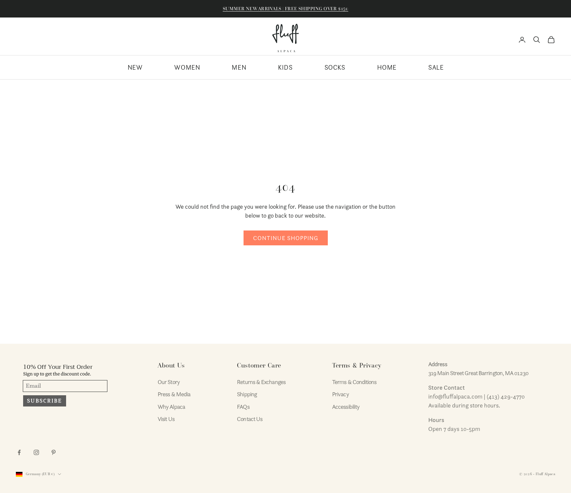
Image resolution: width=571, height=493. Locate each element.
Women (187, 67)
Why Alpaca (171, 406)
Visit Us (166, 419)
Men (239, 67)
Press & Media (174, 394)
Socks (334, 67)
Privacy (340, 394)
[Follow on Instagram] (36, 452)
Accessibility (346, 406)
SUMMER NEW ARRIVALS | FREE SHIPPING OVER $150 (285, 9)
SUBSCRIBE (44, 401)
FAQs (243, 406)
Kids (285, 67)
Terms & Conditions (354, 382)
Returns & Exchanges (261, 382)
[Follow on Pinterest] (53, 452)
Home (387, 67)
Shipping (247, 394)
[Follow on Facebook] (19, 452)
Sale (435, 67)
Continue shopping (285, 238)
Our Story (169, 382)
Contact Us (249, 419)
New (135, 67)
